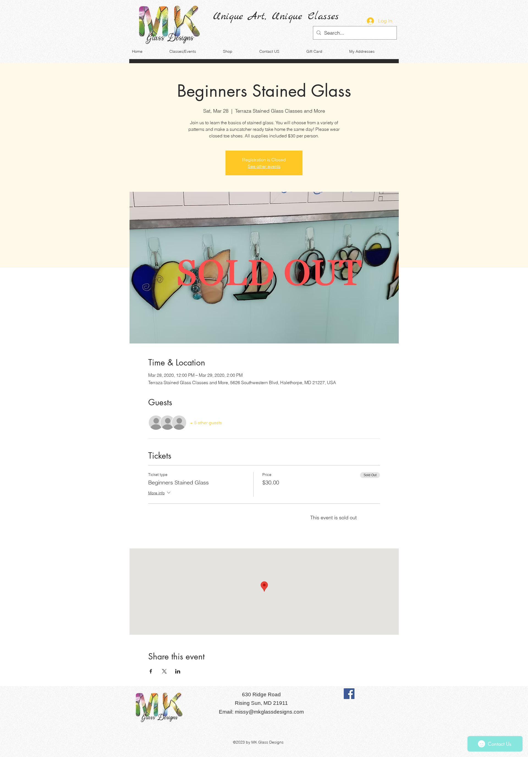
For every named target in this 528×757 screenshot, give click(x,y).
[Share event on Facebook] (150, 671)
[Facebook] (349, 693)
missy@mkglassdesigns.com (269, 712)
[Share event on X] (164, 671)
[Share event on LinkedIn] (177, 671)
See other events (264, 166)
